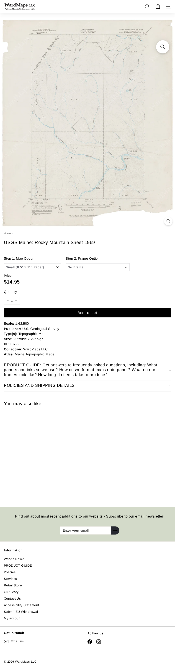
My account (12, 618)
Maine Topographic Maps (34, 354)
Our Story (11, 592)
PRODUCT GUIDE (18, 565)
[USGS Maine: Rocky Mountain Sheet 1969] (36, 453)
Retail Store (13, 585)
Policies (9, 572)
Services (10, 579)
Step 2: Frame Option (82, 258)
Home (7, 233)
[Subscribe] (115, 530)
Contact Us (12, 598)
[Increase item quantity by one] (16, 300)
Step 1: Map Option (19, 258)
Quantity (10, 292)
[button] (162, 46)
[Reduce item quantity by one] (8, 300)
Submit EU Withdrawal (21, 611)
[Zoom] (168, 221)
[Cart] (157, 6)
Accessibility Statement (21, 605)
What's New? (14, 559)
